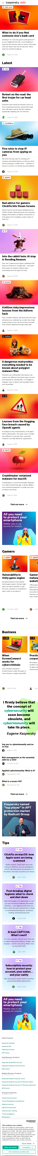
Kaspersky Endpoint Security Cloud (13, 1066)
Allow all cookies (10, 1147)
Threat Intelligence (8, 1114)
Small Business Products (11, 1057)
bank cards (8, 7)
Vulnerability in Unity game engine (13, 576)
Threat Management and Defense (13, 1101)
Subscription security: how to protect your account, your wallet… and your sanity (19, 970)
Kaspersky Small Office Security (12, 1062)
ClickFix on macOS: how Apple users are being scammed (19, 857)
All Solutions (6, 1117)
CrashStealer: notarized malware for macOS (16, 477)
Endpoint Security (8, 1104)
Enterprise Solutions (9, 1093)
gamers (7, 177)
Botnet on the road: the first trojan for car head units (16, 97)
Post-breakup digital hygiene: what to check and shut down (19, 894)
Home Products (7, 1038)
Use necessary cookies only (19, 1152)
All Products (6, 1053)
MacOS (7, 450)
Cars (6, 69)
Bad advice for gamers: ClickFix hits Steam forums (18, 204)
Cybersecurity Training (9, 1111)
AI (5, 231)
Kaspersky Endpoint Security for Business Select (17, 1082)
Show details (26, 1143)
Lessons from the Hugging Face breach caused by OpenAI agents (18, 424)
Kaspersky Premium (8, 1049)
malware (8, 336)
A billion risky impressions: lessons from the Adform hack (18, 310)
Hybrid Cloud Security (9, 1107)
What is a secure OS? (12, 781)
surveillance (9, 123)
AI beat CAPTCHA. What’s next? (19, 934)
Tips (20, 849)
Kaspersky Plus (6, 1046)
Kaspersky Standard (8, 1043)
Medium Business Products (11, 1073)
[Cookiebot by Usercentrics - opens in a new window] (27, 1121)
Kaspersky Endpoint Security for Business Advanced (19, 1085)
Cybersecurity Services (9, 1098)
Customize (26, 1147)
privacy (7, 282)
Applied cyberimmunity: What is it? (18, 771)
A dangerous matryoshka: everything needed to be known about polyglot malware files (17, 366)
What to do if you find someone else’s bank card (18, 34)
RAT (6, 638)
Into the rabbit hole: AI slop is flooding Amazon (19, 258)
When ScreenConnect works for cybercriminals (11, 660)
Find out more (17, 504)
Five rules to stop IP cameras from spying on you (17, 151)
